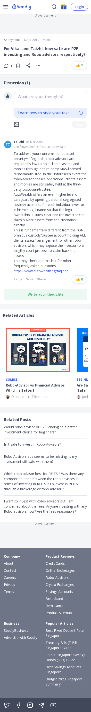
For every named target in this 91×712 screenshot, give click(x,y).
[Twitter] (7, 705)
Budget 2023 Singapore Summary (64, 681)
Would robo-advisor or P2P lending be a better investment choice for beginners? (40, 429)
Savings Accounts (59, 591)
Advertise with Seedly (20, 637)
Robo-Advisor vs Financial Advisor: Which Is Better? (35, 388)
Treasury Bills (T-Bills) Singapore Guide (63, 645)
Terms (9, 591)
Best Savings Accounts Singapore (63, 669)
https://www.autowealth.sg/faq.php (41, 271)
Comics (11, 380)
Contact (10, 570)
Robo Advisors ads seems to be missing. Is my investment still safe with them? (40, 459)
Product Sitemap (59, 612)
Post (79, 124)
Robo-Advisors (57, 577)
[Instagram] (30, 705)
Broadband (54, 598)
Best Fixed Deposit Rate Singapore (65, 633)
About (8, 563)
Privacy (9, 584)
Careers (10, 577)
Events (46, 40)
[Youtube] (53, 705)
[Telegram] (42, 705)
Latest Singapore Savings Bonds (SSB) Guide (65, 657)
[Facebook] (18, 705)
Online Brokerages (60, 570)
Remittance (55, 605)
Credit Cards (55, 563)
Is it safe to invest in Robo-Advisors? (32, 444)
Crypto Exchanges (60, 584)
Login (79, 6)
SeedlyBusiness (16, 630)
